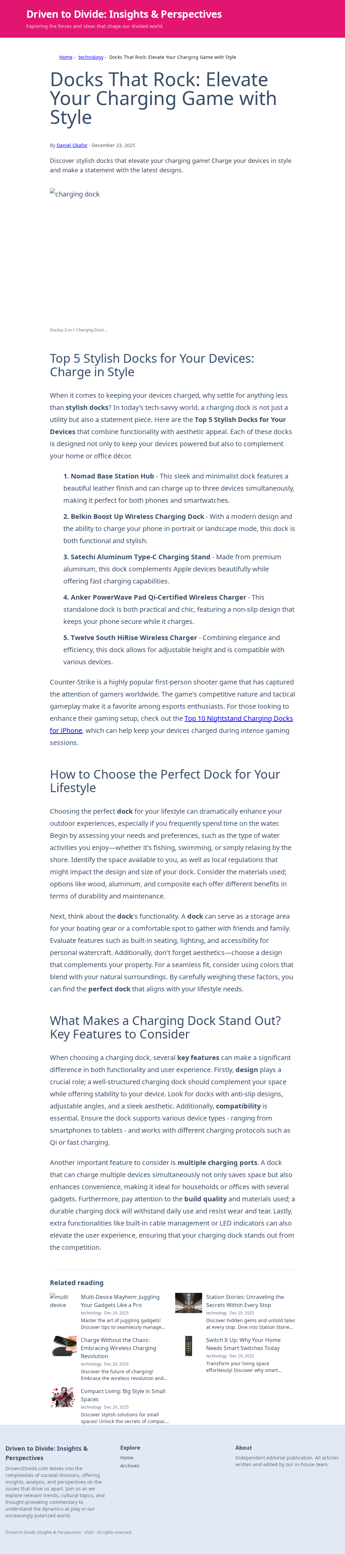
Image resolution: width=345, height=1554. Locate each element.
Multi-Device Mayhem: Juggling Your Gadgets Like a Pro (120, 1301)
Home (65, 57)
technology (91, 57)
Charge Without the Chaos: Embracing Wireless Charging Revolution (118, 1348)
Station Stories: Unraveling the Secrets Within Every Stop (245, 1301)
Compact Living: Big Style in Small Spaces (123, 1395)
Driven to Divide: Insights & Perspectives (124, 14)
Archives (129, 1465)
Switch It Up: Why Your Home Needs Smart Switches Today (243, 1344)
